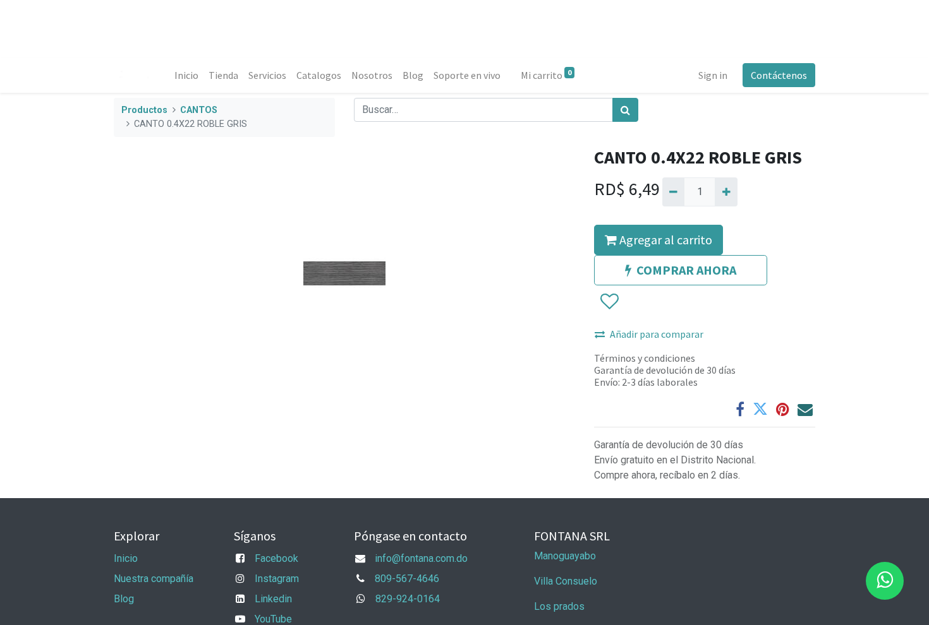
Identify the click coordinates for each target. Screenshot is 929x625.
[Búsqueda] (625, 110)
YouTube (273, 619)
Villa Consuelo (565, 581)
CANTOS (198, 110)
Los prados (559, 606)
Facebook (276, 558)
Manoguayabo (565, 556)
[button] (608, 301)
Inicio (126, 558)
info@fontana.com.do (421, 558)
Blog (124, 599)
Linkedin (273, 599)
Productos (144, 110)
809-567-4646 (407, 579)
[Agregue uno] (726, 191)
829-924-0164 (407, 599)
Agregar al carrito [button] (664, 239)
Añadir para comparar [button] (656, 334)
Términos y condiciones (644, 358)
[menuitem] (186, 75)
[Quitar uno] (673, 191)
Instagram (277, 579)
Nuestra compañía (153, 579)
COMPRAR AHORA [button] (686, 270)
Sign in (712, 75)
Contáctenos (779, 75)
